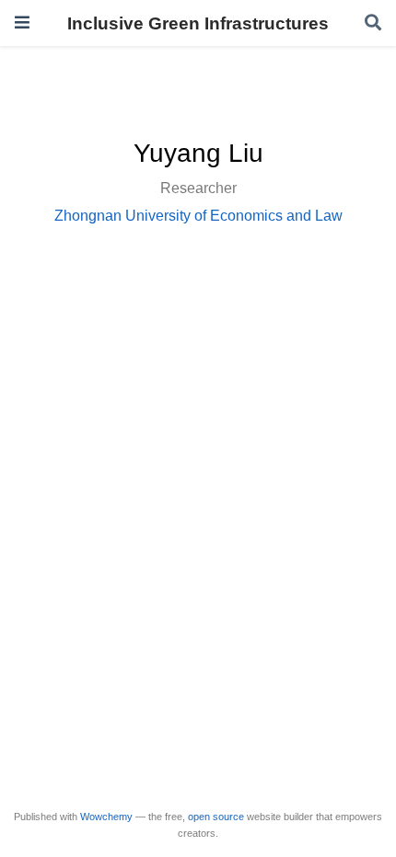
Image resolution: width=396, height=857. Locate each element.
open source (216, 816)
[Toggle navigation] (22, 22)
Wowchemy (106, 816)
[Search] (373, 23)
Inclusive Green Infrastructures (198, 23)
